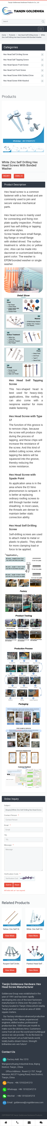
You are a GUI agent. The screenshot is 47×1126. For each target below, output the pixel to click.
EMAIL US (19, 176)
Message (9, 845)
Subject (7, 805)
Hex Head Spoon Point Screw (16, 65)
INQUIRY (6, 176)
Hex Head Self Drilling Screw (28, 35)
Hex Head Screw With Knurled (16, 81)
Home (4, 35)
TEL (5, 835)
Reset (17, 885)
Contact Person (11, 815)
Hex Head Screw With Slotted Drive (18, 75)
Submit (8, 885)
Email (7, 825)
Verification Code (12, 874)
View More (9, 936)
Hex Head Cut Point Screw (14, 70)
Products (12, 35)
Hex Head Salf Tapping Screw (16, 60)
